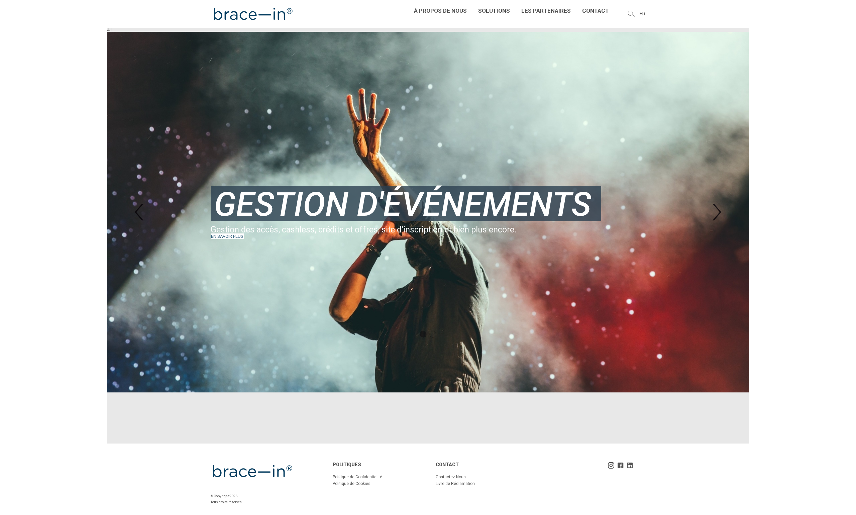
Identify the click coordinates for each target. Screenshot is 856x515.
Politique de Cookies (351, 483)
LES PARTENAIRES (546, 10)
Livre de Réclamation (455, 483)
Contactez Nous (451, 477)
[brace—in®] (252, 13)
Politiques (347, 464)
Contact (595, 10)
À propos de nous (440, 10)
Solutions (494, 10)
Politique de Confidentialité (357, 477)
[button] (139, 212)
